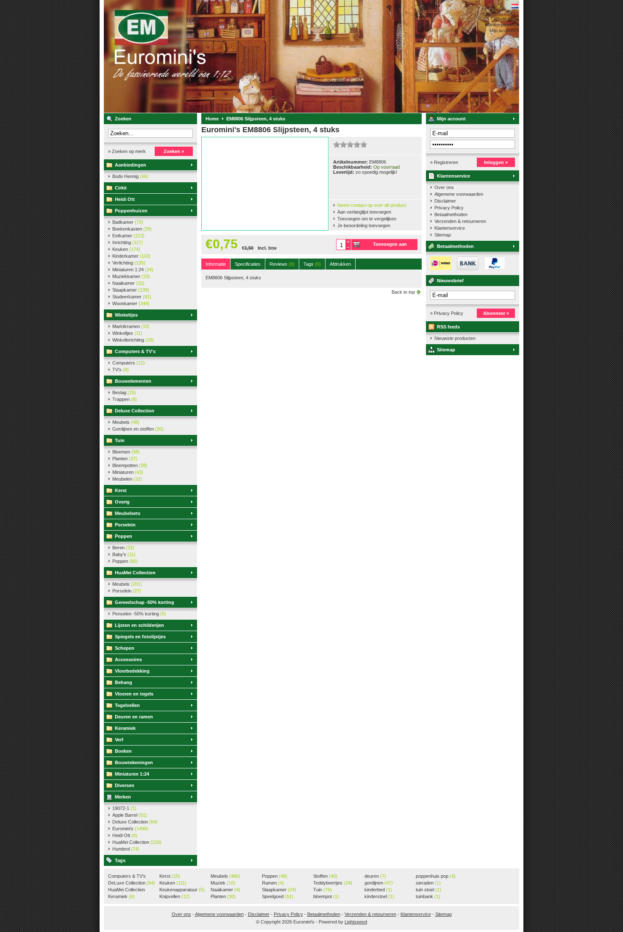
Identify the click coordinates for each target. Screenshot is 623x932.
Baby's (124, 554)
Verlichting (128, 262)
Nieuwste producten (455, 338)
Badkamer (127, 222)
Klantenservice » (502, 24)
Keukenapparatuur (182, 889)
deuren (375, 876)
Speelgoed (277, 896)
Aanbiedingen (130, 164)
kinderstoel (379, 896)
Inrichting (127, 242)
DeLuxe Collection (131, 882)
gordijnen (378, 882)
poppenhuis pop (436, 876)
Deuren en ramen (134, 716)
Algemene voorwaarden (458, 194)
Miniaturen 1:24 (132, 269)
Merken (123, 796)
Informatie (216, 264)
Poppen (123, 536)
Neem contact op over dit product (371, 205)
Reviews (282, 264)
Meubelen (127, 478)
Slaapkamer (130, 289)
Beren (123, 547)
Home (212, 118)
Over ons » (507, 18)
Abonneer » (496, 313)
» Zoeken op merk (127, 151)
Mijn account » (504, 30)
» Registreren (444, 162)
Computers (128, 362)
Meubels (125, 422)
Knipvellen (174, 896)
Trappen (124, 399)
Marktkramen (131, 326)
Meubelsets (127, 513)
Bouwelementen (133, 381)
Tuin (120, 440)
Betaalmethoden (450, 214)
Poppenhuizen (131, 210)
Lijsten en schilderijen (139, 625)
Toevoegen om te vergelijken (366, 218)
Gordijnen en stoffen (138, 428)
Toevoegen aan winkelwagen (390, 246)
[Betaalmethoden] (466, 268)
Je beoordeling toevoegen (363, 225)
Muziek (223, 882)
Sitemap (442, 234)
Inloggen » (496, 162)
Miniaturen (127, 472)
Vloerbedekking (132, 670)
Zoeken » (174, 151)
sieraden (428, 882)
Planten (124, 458)
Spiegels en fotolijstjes (140, 636)
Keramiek (125, 728)
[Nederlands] (515, 6)
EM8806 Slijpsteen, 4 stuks (255, 118)
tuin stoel (428, 889)
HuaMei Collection (135, 572)
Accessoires (128, 659)
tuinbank (428, 896)
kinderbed (378, 889)
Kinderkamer (131, 256)
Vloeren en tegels (134, 693)
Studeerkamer (131, 296)
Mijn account (451, 118)
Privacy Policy (449, 207)
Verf (119, 739)
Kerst (121, 490)
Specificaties (248, 264)
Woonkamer (131, 303)
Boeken (123, 751)
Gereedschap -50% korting (144, 602)
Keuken (126, 249)
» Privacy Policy (446, 313)
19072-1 (124, 808)
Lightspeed (356, 921)
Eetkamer (128, 235)
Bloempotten (129, 465)
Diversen (124, 785)
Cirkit (121, 187)
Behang (123, 682)
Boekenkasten (132, 228)
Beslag (124, 392)
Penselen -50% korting (139, 613)
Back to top (403, 292)
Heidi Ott (125, 199)
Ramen (273, 882)
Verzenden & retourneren (460, 221)
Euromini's (216, 56)
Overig (122, 501)
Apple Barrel (129, 815)
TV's (120, 369)
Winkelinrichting (133, 339)
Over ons (444, 187)
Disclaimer (445, 200)
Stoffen (325, 876)
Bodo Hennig (130, 176)
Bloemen (126, 451)
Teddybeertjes (332, 882)
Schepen (124, 648)
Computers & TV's (135, 351)
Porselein (125, 524)
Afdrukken (340, 264)
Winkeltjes (126, 314)
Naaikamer (128, 283)
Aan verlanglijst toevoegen (364, 211)
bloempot (326, 896)
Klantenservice (453, 175)
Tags (120, 860)
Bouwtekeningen (134, 762)
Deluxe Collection (134, 410)
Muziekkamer (131, 276)
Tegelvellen (127, 705)
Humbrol (125, 848)
